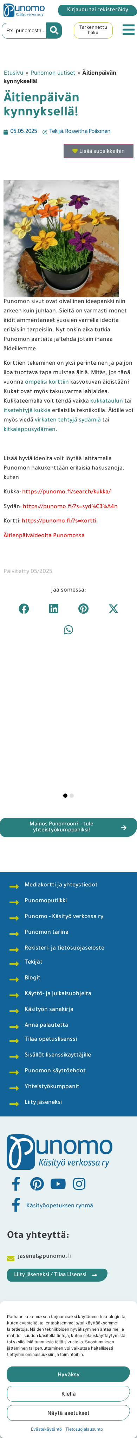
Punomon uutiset (53, 72)
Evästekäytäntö (46, 1429)
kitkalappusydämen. (30, 430)
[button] (24, 608)
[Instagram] (79, 1184)
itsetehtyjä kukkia (27, 411)
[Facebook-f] (16, 1184)
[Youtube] (58, 1184)
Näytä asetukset (68, 1413)
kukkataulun (107, 401)
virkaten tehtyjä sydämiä (68, 420)
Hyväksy (69, 1374)
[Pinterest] (37, 1184)
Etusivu (13, 72)
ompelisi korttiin (47, 382)
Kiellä (68, 1393)
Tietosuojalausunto (84, 1429)
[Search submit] (54, 30)
